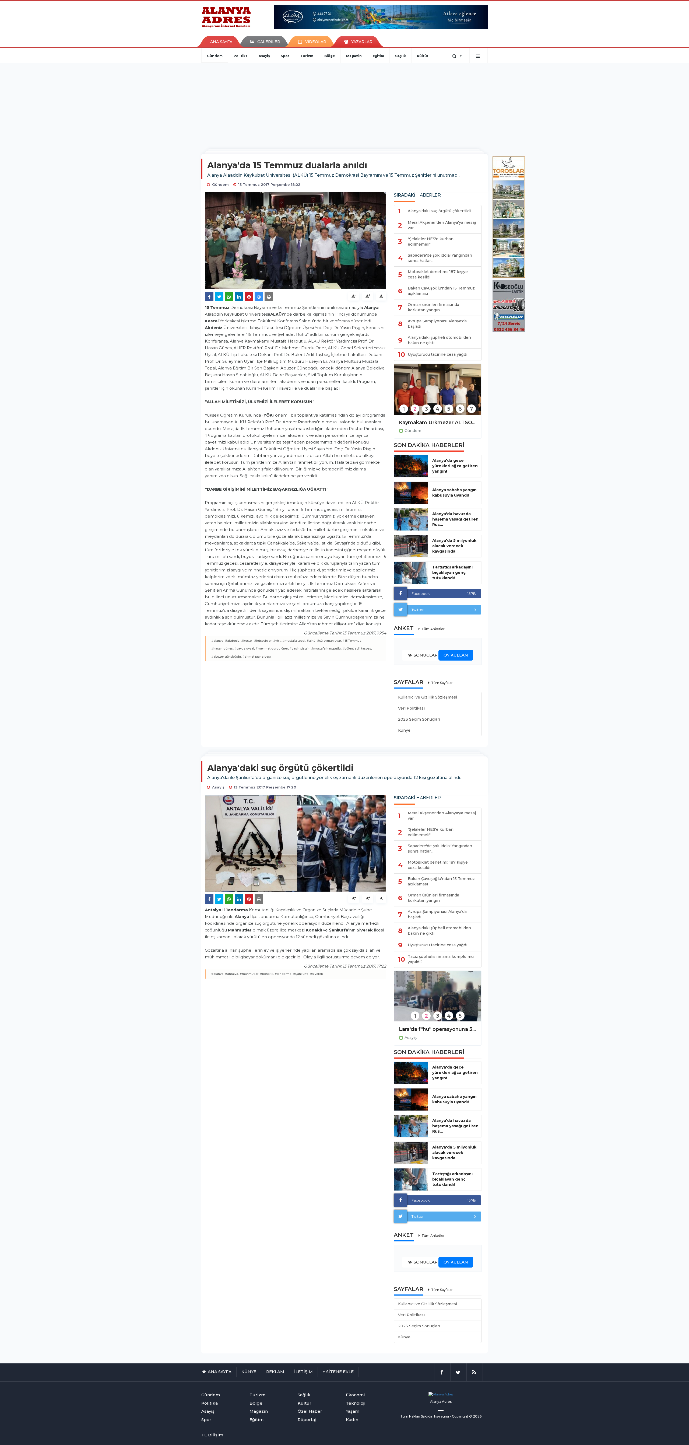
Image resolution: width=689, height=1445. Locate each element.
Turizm (306, 56)
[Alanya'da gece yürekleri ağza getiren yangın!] (411, 466)
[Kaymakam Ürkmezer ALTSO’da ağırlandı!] (437, 393)
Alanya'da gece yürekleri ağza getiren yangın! (455, 466)
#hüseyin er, (263, 641)
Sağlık (400, 56)
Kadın (352, 1419)
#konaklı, (267, 974)
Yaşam (352, 1411)
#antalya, (232, 974)
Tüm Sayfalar (442, 683)
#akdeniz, (232, 641)
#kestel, (247, 641)
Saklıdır (427, 1416)
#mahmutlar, (249, 974)
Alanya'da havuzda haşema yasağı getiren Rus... (455, 519)
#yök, (277, 641)
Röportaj (307, 1419)
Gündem (215, 56)
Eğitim (378, 56)
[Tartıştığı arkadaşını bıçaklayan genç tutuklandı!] (411, 573)
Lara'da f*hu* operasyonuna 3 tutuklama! (437, 1029)
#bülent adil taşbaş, (357, 648)
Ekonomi (355, 1394)
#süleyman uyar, (329, 641)
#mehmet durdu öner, (272, 648)
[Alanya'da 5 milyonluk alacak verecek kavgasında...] (411, 546)
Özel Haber (310, 1411)
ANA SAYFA (221, 41)
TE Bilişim (212, 1434)
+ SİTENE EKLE (338, 1371)
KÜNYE (248, 1371)
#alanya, (217, 641)
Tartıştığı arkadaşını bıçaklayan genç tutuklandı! (452, 572)
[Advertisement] (344, 103)
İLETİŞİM (303, 1371)
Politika (241, 56)
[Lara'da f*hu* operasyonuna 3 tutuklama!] (437, 1000)
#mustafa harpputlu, (326, 648)
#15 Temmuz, (352, 641)
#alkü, (311, 641)
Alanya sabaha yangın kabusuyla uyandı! (454, 492)
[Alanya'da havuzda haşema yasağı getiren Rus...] (411, 519)
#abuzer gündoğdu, (226, 656)
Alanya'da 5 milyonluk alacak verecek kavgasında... (454, 546)
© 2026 (475, 1416)
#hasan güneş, (222, 648)
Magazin (354, 56)
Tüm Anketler (433, 629)
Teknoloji (355, 1403)
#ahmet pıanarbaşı (256, 656)
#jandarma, (283, 974)
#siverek (316, 974)
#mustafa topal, (294, 641)
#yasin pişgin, (300, 648)
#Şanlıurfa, (301, 974)
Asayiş (264, 56)
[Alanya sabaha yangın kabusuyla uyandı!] (411, 493)
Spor (285, 56)
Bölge (329, 56)
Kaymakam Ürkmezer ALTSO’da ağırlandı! (437, 422)
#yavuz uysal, (244, 648)
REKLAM (275, 1371)
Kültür (422, 56)
